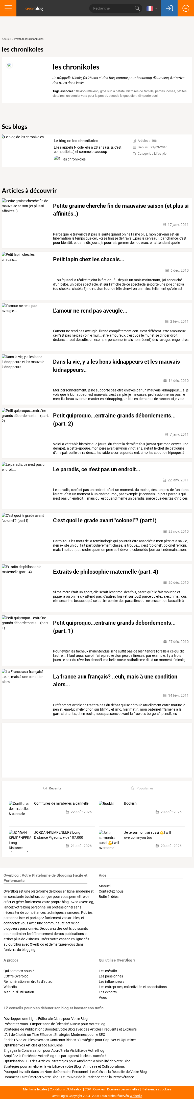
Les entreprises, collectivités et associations (133, 987)
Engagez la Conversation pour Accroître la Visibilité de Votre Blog (54, 1050)
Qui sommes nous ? (19, 971)
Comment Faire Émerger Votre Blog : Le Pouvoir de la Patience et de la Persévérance (69, 1077)
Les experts (108, 992)
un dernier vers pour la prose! (86, 96)
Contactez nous (111, 891)
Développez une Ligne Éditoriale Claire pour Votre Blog (46, 1019)
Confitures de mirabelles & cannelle (61, 803)
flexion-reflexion (87, 91)
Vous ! (104, 997)
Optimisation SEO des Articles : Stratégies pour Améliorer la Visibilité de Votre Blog (67, 1061)
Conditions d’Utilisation (66, 1089)
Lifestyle (160, 153)
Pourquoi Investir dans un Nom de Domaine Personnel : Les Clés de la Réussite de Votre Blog (75, 1072)
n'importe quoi (148, 96)
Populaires (144, 788)
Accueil (6, 39)
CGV (88, 1089)
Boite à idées (108, 897)
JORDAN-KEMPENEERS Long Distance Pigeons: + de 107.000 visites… (58, 835)
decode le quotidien (122, 96)
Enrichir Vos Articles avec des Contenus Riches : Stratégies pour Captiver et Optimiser (70, 1040)
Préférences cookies (156, 1089)
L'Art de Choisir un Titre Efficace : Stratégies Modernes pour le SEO (54, 1035)
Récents (55, 788)
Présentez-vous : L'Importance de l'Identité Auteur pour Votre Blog (54, 1024)
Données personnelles (123, 1089)
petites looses (165, 91)
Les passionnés (111, 976)
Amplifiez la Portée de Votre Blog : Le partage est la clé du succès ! (55, 1056)
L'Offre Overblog (16, 976)
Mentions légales (35, 1089)
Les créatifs (108, 971)
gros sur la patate (112, 91)
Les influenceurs (111, 981)
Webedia (10, 987)
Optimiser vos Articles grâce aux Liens (33, 1045)
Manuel (104, 886)
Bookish (130, 803)
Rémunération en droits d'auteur (29, 981)
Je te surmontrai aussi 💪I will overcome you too (147, 834)
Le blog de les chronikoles (76, 140)
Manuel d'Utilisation (19, 992)
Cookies (99, 1089)
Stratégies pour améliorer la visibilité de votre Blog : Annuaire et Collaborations (64, 1066)
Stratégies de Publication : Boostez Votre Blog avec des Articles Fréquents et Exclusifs (70, 1029)
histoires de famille (140, 91)
